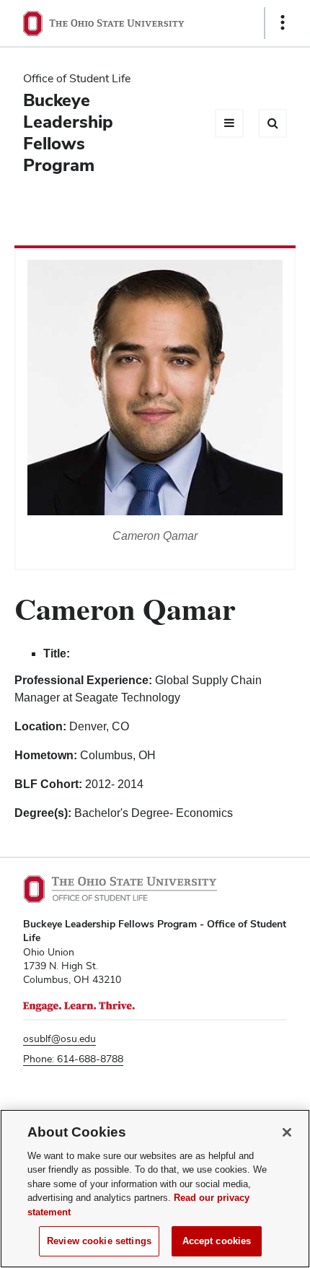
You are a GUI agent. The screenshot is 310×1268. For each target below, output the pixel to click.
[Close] (287, 1132)
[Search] (272, 123)
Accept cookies (217, 1241)
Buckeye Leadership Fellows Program (68, 132)
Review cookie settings (99, 1241)
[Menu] (229, 123)
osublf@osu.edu (59, 1038)
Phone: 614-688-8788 (73, 1058)
